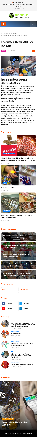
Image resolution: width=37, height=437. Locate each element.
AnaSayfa (7, 33)
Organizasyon (14, 321)
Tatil (12, 351)
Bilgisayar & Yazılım (8, 418)
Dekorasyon (7, 210)
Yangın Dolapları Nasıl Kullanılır (22, 364)
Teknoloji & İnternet (9, 153)
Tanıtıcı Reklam (24, 289)
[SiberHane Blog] (18, 15)
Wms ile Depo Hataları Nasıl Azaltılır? (15, 423)
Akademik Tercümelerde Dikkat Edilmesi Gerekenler (22, 344)
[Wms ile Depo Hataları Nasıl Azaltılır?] (18, 405)
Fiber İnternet (16, 333)
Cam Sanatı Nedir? (8, 188)
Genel (15, 33)
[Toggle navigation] (3, 24)
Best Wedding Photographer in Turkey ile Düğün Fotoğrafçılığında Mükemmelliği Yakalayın (23, 324)
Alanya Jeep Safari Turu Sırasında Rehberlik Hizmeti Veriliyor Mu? (21, 355)
